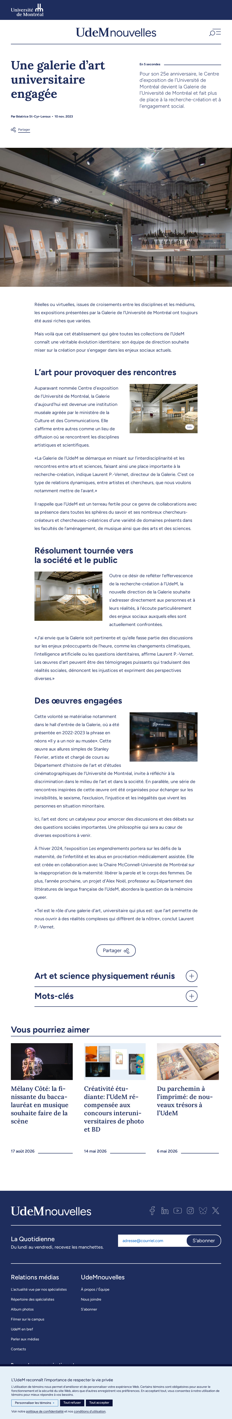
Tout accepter (99, 1403)
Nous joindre (91, 1299)
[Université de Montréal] (27, 10)
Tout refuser (72, 1403)
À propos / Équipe (95, 1289)
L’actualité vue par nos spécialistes (39, 1289)
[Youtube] (177, 1210)
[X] (215, 1210)
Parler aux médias (25, 1339)
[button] (214, 32)
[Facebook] (152, 1210)
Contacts (18, 1349)
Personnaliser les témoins (35, 1403)
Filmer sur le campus (27, 1319)
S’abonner (89, 1309)
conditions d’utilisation (90, 1411)
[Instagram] (190, 1210)
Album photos (22, 1309)
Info (189, 427)
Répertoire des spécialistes (32, 1299)
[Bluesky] (203, 1210)
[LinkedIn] (165, 1210)
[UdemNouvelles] (116, 32)
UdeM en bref (22, 1329)
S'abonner (204, 1241)
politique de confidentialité (45, 1411)
